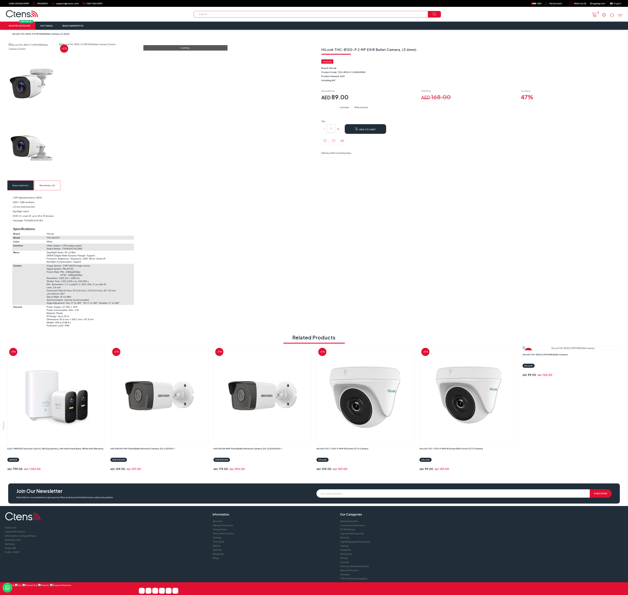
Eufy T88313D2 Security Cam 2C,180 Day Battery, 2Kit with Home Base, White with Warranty (55, 448)
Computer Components (352, 525)
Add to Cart (367, 129)
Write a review (361, 107)
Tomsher (340, 585)
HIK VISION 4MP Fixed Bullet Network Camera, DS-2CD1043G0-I (247, 448)
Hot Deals (46, 25)
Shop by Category (20, 24)
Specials (217, 550)
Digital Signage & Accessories (355, 541)
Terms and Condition (223, 533)
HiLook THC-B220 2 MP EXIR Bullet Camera (545, 354)
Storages (345, 574)
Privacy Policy (220, 529)
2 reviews (344, 107)
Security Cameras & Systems (354, 566)
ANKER (13, 459)
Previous (3, 425)
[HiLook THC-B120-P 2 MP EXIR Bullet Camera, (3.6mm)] (31, 47)
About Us (217, 521)
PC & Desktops (347, 529)
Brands (216, 545)
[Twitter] (148, 591)
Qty (323, 121)
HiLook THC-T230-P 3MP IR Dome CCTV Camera (342, 448)
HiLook (332, 68)
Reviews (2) (47, 185)
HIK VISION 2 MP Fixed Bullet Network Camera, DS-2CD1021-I (142, 448)
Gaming (344, 545)
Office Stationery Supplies (353, 578)
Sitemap (217, 537)
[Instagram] (175, 591)
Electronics (346, 554)
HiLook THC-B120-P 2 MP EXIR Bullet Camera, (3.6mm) (40, 34)
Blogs (216, 558)
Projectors (345, 550)
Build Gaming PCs (72, 25)
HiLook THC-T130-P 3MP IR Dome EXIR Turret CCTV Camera (451, 448)
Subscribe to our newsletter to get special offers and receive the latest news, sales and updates (64, 497)
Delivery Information (223, 525)
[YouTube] (169, 591)
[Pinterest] (155, 591)
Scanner (344, 562)
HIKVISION (118, 459)
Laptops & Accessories (352, 533)
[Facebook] (142, 591)
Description (20, 185)
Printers (344, 558)
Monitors (344, 537)
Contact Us (219, 541)
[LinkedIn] (162, 591)
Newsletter (218, 554)
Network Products (349, 570)
